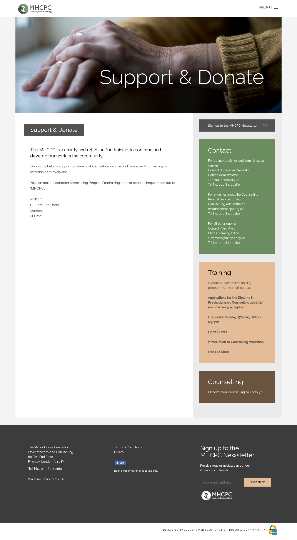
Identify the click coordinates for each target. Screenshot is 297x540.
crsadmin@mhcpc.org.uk (226, 209)
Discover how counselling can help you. (236, 392)
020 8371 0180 (229, 184)
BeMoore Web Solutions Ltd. (205, 529)
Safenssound (258, 529)
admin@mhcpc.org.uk (223, 180)
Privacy (119, 452)
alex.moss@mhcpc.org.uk (226, 238)
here (124, 182)
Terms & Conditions (128, 447)
